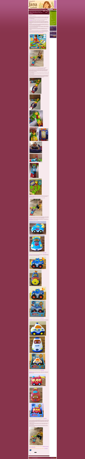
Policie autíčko (30, 319)
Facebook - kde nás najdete (52, 23)
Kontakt (50, 13)
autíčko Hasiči (45, 418)
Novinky (51, 14)
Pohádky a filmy (51, 19)
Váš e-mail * (51, 34)
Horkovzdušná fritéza (52, 24)
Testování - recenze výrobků (52, 21)
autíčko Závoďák (44, 252)
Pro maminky (51, 22)
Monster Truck (30, 254)
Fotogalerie (51, 15)
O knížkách (51, 18)
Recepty (51, 17)
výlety (50, 20)
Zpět (30, 453)
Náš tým (51, 16)
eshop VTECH (46, 448)
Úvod (29, 9)
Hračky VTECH (30, 20)
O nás (50, 12)
